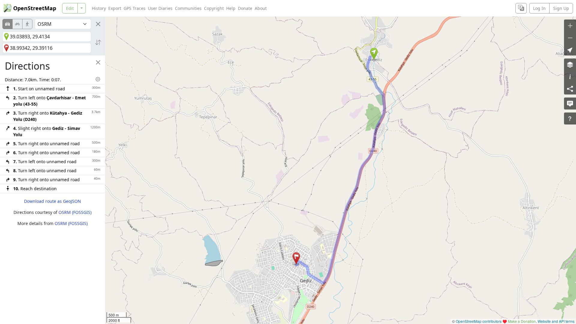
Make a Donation (522, 321)
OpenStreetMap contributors (479, 321)
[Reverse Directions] (98, 42)
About (261, 8)
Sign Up (561, 8)
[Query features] (570, 118)
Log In (539, 8)
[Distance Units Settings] (97, 79)
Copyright (214, 8)
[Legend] (570, 76)
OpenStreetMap (34, 8)
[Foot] (27, 24)
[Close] (98, 24)
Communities (188, 8)
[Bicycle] (17, 24)
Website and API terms (556, 321)
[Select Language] (521, 8)
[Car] (7, 24)
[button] (374, 54)
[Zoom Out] (570, 38)
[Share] (570, 88)
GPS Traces (135, 8)
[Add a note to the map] (570, 104)
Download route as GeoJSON (52, 201)
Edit (70, 8)
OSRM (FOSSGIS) (75, 212)
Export (114, 8)
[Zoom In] (570, 26)
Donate (245, 8)
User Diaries (160, 8)
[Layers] (570, 64)
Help (231, 8)
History (99, 8)
